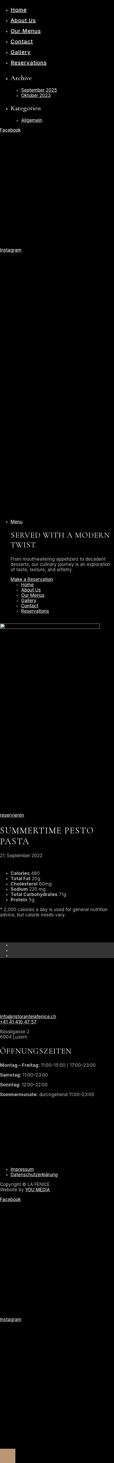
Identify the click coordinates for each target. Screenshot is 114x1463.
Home (19, 10)
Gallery (21, 52)
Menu (17, 521)
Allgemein (31, 120)
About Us (23, 20)
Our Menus (26, 31)
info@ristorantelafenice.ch (28, 1016)
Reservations (29, 62)
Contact (22, 41)
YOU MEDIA (37, 1189)
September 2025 (39, 90)
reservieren (12, 815)
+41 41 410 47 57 (18, 1021)
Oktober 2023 (36, 95)
